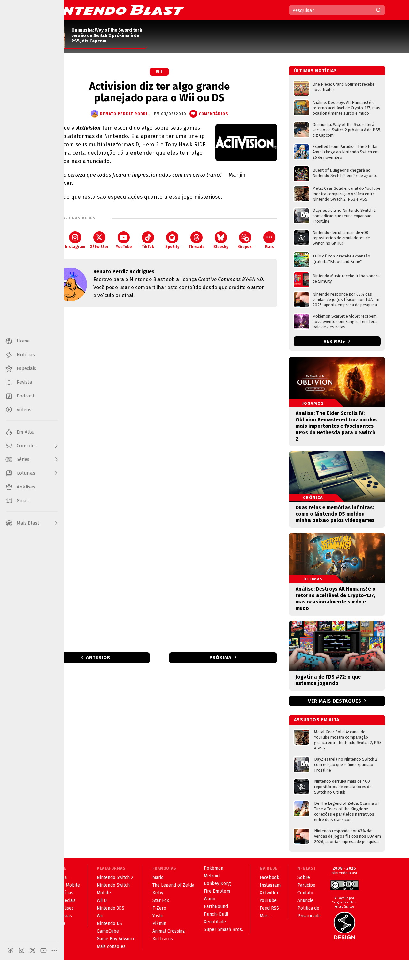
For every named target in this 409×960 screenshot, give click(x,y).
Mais (269, 246)
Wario (209, 899)
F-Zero (159, 908)
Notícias (65, 892)
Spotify (172, 246)
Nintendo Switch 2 (115, 877)
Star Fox (160, 900)
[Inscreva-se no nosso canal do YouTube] (43, 950)
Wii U (102, 900)
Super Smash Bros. (223, 929)
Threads (196, 246)
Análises (65, 908)
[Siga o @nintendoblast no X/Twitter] (32, 950)
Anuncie (305, 900)
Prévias (64, 915)
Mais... (266, 915)
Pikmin (159, 923)
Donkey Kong (217, 883)
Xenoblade (215, 922)
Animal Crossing (168, 931)
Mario (158, 877)
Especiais (66, 900)
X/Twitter (99, 246)
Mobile (104, 892)
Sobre (303, 877)
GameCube (108, 931)
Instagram (75, 246)
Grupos (245, 246)
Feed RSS (269, 908)
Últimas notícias (315, 70)
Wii (159, 72)
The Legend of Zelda (173, 885)
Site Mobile (68, 885)
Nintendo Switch (113, 885)
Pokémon (213, 868)
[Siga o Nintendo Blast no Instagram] (21, 950)
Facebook (269, 877)
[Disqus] (159, 397)
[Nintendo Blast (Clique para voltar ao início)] (113, 10)
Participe (306, 885)
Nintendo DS (109, 923)
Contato (305, 892)
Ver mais (335, 341)
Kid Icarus (162, 938)
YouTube (124, 246)
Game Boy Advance (116, 938)
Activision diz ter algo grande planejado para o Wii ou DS (159, 92)
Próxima (220, 657)
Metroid (212, 876)
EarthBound (216, 906)
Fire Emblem (217, 891)
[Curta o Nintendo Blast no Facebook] (10, 950)
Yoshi (157, 915)
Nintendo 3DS (110, 908)
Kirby (157, 892)
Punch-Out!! (216, 914)
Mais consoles (111, 946)
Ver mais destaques (334, 701)
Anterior (98, 657)
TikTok (148, 246)
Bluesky (220, 246)
